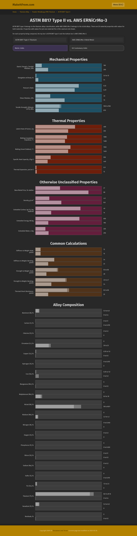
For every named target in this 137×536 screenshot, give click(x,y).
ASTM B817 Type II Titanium (26, 40)
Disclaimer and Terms (60, 531)
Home (15, 12)
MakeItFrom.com (23, 4)
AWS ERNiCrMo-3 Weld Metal (83, 40)
